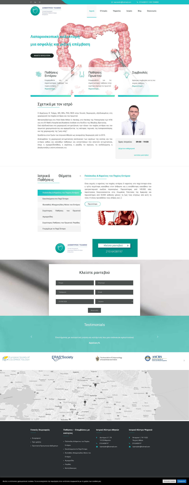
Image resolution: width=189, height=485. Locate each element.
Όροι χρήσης (36, 442)
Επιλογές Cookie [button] (169, 481)
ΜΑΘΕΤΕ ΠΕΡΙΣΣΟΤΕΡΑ (42, 55)
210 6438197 (103, 443)
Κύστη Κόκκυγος (71, 468)
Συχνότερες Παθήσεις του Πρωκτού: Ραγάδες (61, 223)
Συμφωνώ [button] (181, 481)
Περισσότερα (50, 89)
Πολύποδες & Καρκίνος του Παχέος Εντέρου (61, 193)
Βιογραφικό (36, 438)
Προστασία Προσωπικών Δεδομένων (45, 446)
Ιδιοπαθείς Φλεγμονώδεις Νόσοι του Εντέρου (61, 205)
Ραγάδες (68, 464)
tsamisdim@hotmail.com (108, 447)
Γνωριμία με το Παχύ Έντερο (54, 229)
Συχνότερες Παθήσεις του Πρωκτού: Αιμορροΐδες (62, 214)
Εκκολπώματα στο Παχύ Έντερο (55, 199)
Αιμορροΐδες (69, 460)
